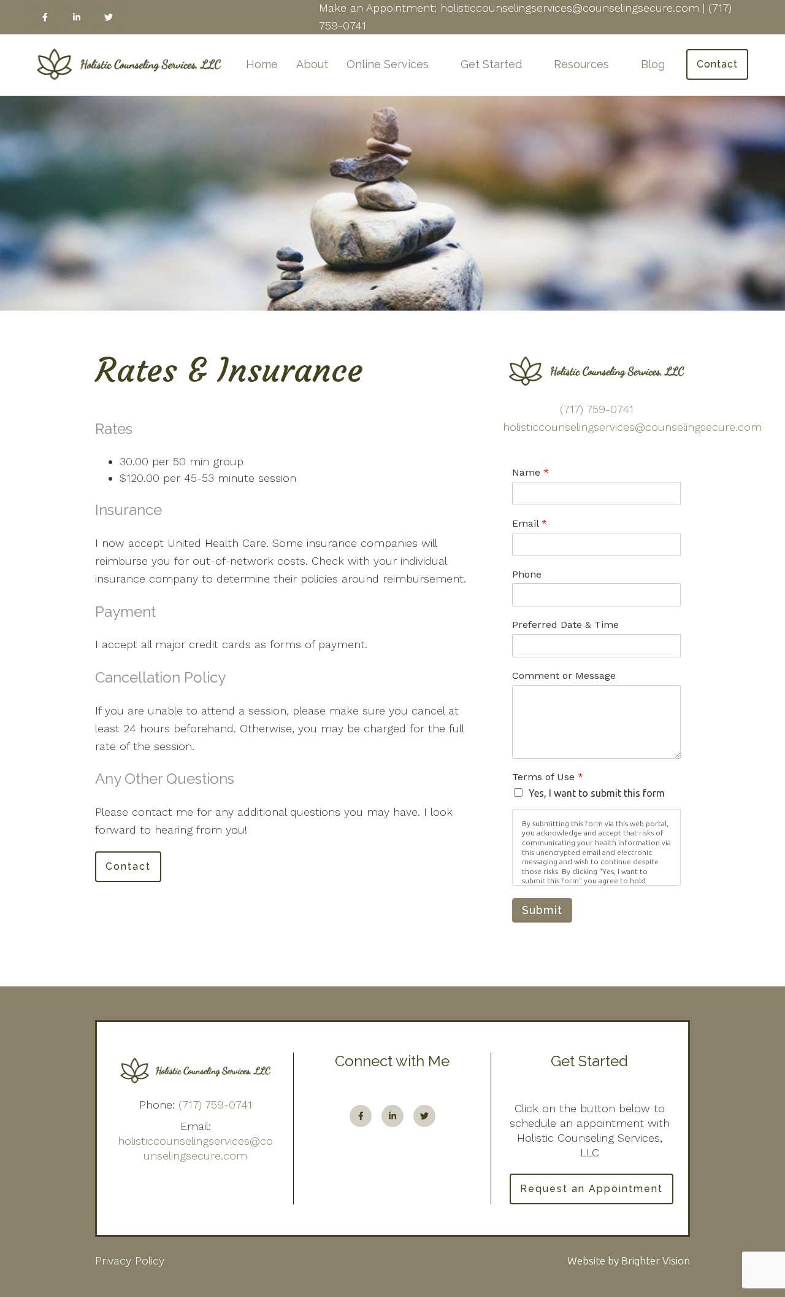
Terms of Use (547, 777)
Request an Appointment (591, 1188)
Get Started (491, 64)
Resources (581, 64)
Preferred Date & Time (565, 624)
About (312, 64)
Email (529, 523)
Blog (653, 64)
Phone (527, 574)
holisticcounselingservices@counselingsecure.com (632, 426)
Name (530, 472)
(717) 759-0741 (597, 409)
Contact (717, 64)
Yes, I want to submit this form (597, 793)
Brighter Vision (655, 1260)
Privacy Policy (129, 1260)
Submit (542, 910)
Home (262, 64)
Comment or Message (564, 675)
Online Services (388, 64)
